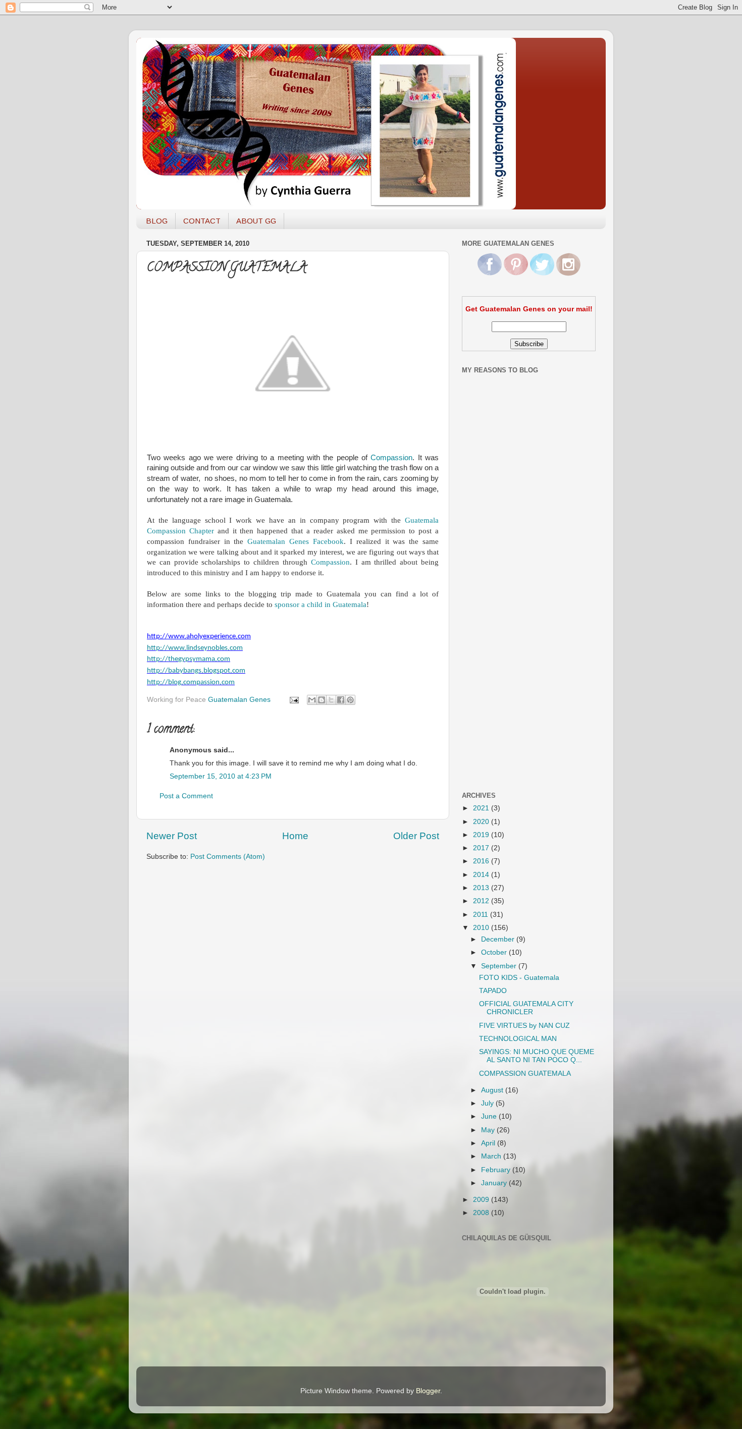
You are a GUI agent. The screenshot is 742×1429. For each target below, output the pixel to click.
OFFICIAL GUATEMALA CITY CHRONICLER (526, 1008)
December (498, 939)
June (490, 1116)
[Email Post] (293, 699)
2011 (481, 914)
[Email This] (312, 700)
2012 (482, 901)
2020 (482, 822)
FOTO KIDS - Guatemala (519, 977)
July (488, 1103)
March (492, 1156)
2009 (482, 1199)
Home (295, 836)
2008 (482, 1213)
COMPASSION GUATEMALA (525, 1073)
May (489, 1130)
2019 (482, 835)
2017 (482, 848)
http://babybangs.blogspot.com (196, 671)
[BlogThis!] (321, 700)
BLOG (157, 220)
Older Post (416, 836)
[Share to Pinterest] (350, 700)
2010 (482, 927)
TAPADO (493, 991)
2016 (482, 861)
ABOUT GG (256, 220)
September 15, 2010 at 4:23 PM (221, 776)
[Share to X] (331, 700)
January (495, 1183)
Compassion (391, 458)
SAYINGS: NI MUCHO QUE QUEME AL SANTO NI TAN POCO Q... (536, 1056)
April (489, 1143)
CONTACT (202, 220)
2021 (482, 808)
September (499, 966)
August (493, 1090)
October (495, 952)
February (496, 1170)
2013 (482, 888)
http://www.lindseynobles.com (195, 648)
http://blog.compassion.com (191, 682)
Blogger (428, 1391)
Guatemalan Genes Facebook (295, 541)
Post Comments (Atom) (227, 856)
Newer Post (171, 836)
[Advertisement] (502, 622)
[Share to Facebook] (341, 700)
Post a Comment (186, 796)
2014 (482, 874)
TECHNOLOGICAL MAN (518, 1038)
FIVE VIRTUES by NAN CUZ (524, 1025)
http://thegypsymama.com (188, 659)
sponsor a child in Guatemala (320, 604)
